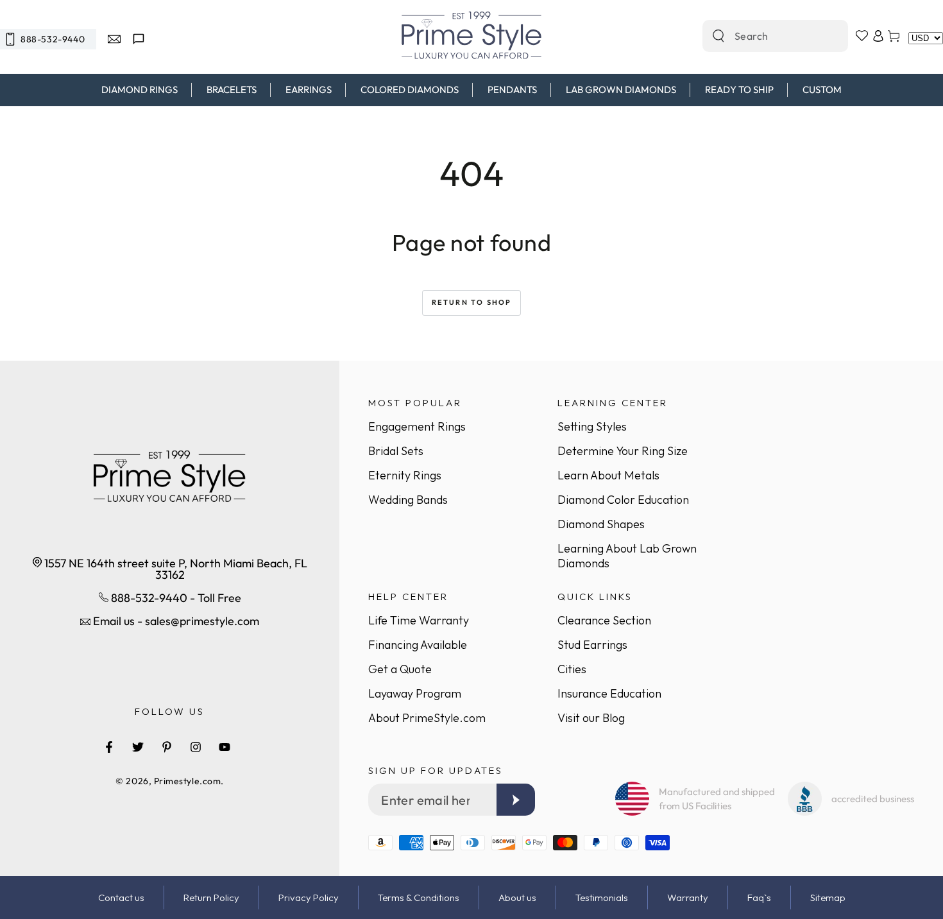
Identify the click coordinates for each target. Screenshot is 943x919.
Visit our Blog (591, 717)
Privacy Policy (308, 897)
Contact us (121, 897)
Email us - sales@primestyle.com (174, 621)
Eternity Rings (404, 475)
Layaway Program (414, 693)
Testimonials (601, 897)
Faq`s (759, 897)
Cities (571, 669)
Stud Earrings (592, 644)
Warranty (687, 897)
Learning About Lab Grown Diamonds (627, 556)
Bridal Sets (395, 450)
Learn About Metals (608, 475)
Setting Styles (592, 426)
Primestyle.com (187, 781)
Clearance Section (604, 620)
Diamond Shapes (601, 524)
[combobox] (761, 36)
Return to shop (472, 302)
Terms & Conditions (418, 897)
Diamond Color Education (623, 499)
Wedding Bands (408, 499)
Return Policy (211, 897)
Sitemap (827, 897)
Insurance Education (609, 693)
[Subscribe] (516, 800)
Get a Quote (400, 669)
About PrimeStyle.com (427, 717)
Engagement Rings (417, 426)
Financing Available (417, 644)
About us (517, 897)
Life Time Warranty (418, 620)
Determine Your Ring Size (622, 450)
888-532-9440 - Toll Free (174, 597)
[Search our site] (718, 36)
